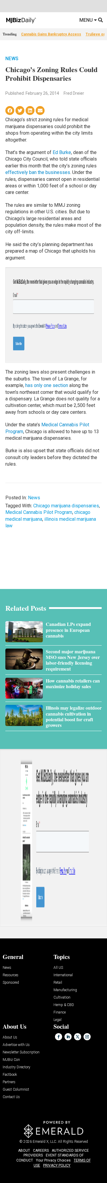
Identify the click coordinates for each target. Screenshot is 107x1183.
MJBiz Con (11, 1060)
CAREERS (41, 1150)
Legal (58, 1020)
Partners (9, 1082)
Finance (60, 1012)
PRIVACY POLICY (56, 1165)
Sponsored (11, 983)
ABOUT (24, 1150)
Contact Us (11, 1097)
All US (58, 968)
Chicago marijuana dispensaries (66, 506)
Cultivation (62, 997)
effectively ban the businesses (37, 172)
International (63, 975)
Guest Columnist (16, 1090)
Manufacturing (65, 990)
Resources (10, 975)
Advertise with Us (16, 1045)
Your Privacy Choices (53, 1160)
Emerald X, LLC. (45, 1142)
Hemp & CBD (64, 1005)
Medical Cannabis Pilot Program (38, 512)
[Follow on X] (77, 1036)
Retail (58, 983)
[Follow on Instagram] (87, 1036)
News (11, 58)
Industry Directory (16, 1067)
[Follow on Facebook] (58, 1036)
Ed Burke (62, 152)
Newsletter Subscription (21, 1052)
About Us (10, 1037)
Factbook (10, 1075)
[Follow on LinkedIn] (68, 1036)
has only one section (46, 385)
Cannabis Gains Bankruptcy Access (51, 34)
